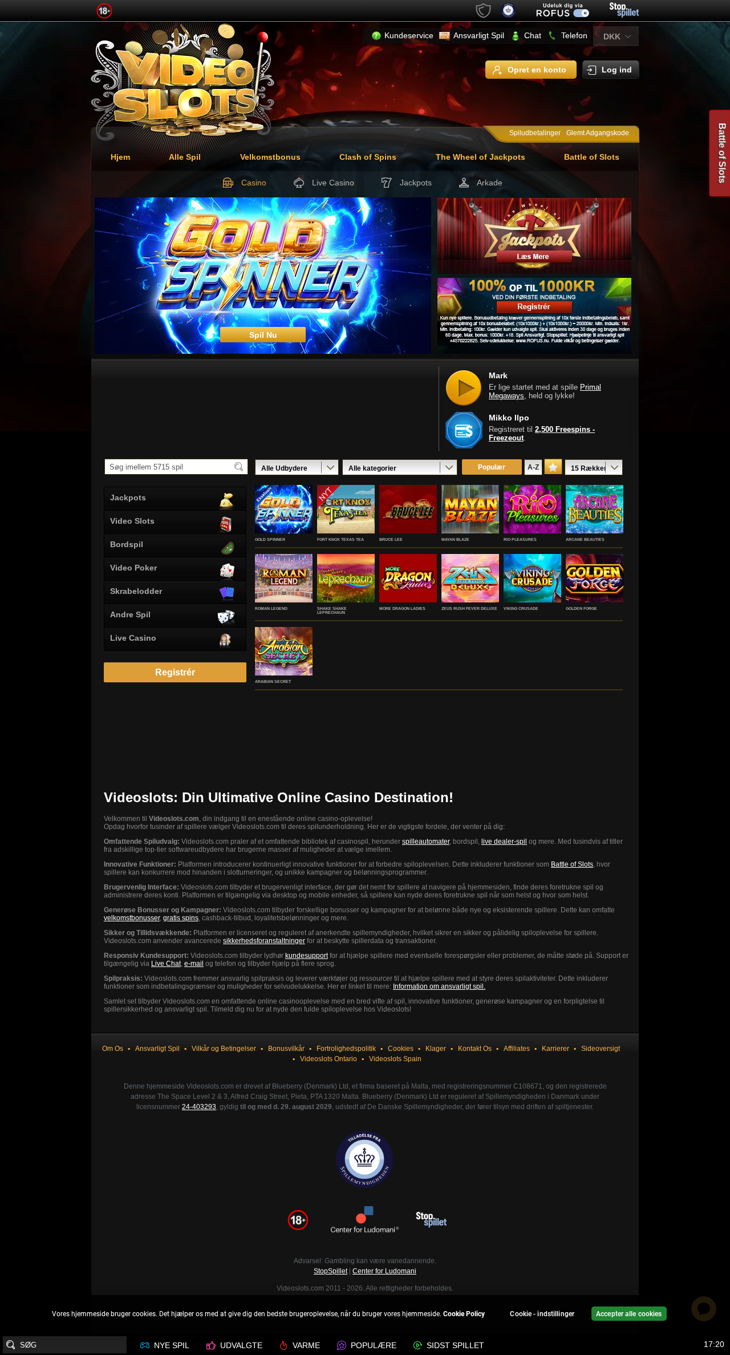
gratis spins (180, 918)
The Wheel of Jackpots (480, 156)
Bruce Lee (391, 539)
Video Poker (133, 567)
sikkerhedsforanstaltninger (264, 941)
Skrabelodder (136, 591)
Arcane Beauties (585, 539)
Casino (254, 182)
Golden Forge (581, 608)
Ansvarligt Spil (478, 35)
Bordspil (126, 544)
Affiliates (517, 1049)
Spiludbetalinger (535, 133)
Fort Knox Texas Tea (340, 539)
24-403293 (199, 1107)
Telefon (574, 35)
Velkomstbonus (270, 156)
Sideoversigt (600, 1049)
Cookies (400, 1049)
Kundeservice (408, 35)
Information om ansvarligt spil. (439, 986)
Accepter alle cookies (629, 1314)
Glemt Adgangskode (597, 133)
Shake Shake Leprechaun (332, 610)
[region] (365, 1315)
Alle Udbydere (284, 468)
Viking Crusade (521, 608)
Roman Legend (271, 608)
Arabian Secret (273, 681)
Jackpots (416, 182)
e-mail (194, 964)
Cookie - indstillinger (542, 1314)
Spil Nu (284, 521)
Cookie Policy (464, 1314)
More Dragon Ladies (402, 608)
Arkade (489, 182)
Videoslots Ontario (328, 1059)
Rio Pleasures (520, 539)
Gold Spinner (270, 539)
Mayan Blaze (455, 539)
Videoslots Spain (395, 1059)
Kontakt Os (475, 1049)
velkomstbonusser (132, 918)
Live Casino (333, 182)
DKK (611, 36)
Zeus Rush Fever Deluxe (469, 608)
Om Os (112, 1049)
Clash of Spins (367, 156)
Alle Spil (185, 156)
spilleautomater (425, 842)
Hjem (120, 156)
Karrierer (555, 1049)
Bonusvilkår (286, 1049)
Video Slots (132, 520)
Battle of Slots (591, 156)
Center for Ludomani (384, 1271)
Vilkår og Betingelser (224, 1049)
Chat (532, 35)
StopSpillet (330, 1271)
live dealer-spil (504, 842)
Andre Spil (130, 614)
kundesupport (306, 956)
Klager (435, 1049)
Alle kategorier (372, 468)
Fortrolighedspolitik (346, 1049)
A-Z (533, 467)
